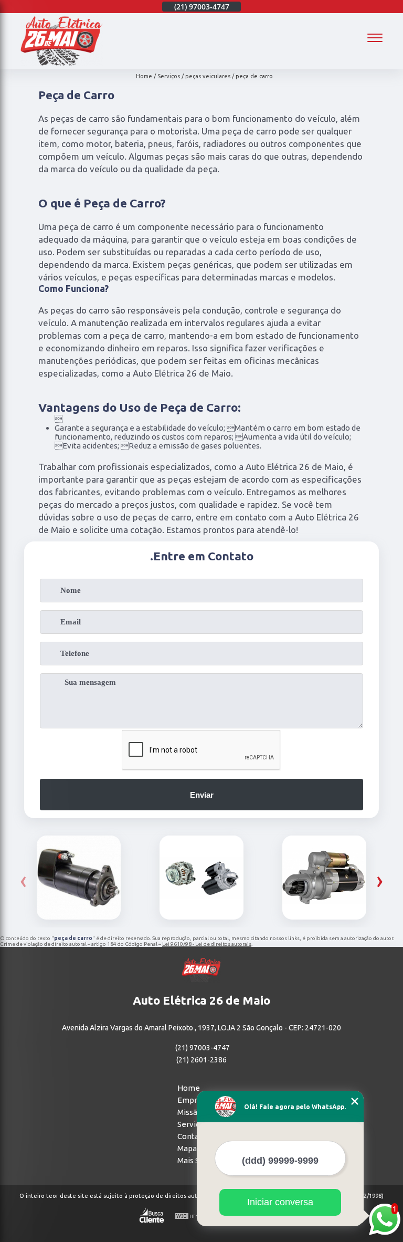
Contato (192, 1136)
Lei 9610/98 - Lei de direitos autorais (206, 944)
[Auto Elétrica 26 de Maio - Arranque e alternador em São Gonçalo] (61, 63)
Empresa (193, 1099)
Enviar (202, 794)
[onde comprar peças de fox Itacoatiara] (79, 878)
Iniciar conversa (280, 1202)
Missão (189, 1112)
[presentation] (23, 880)
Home (188, 1087)
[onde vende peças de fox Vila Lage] (201, 878)
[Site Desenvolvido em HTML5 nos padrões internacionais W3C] (194, 1216)
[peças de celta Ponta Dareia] (324, 878)
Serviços (192, 1124)
